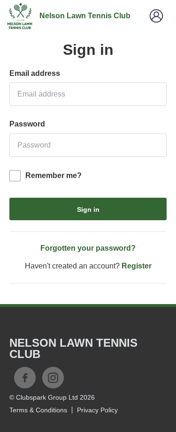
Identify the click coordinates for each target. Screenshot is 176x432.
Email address (34, 73)
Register (137, 266)
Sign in (88, 209)
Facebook (25, 377)
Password (27, 124)
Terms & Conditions (38, 410)
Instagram (53, 377)
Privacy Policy (97, 410)
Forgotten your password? (88, 248)
